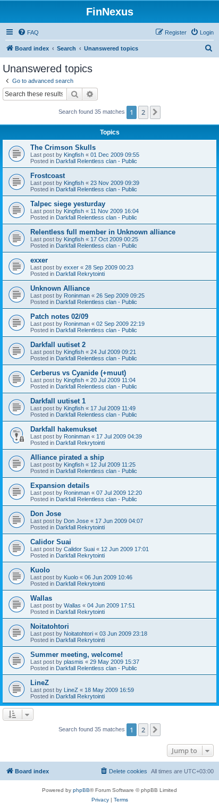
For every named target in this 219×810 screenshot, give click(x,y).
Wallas (41, 598)
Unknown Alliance (60, 288)
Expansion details (59, 486)
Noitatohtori (49, 626)
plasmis (73, 662)
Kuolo (40, 570)
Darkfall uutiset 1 (58, 401)
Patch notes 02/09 (59, 316)
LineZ (39, 683)
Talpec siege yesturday (67, 204)
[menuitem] (28, 32)
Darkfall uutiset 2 (58, 345)
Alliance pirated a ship (67, 457)
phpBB (81, 790)
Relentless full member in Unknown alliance (102, 232)
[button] (155, 112)
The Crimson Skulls (63, 147)
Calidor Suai (50, 542)
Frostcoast (47, 176)
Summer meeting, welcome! (76, 655)
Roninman (77, 295)
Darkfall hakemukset (63, 429)
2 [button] (143, 112)
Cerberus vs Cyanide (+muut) (78, 373)
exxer (39, 260)
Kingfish (74, 154)
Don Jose (45, 514)
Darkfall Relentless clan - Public (96, 161)
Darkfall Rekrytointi (80, 274)
